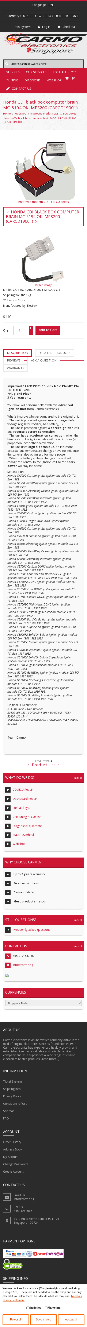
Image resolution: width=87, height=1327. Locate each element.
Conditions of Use (15, 1104)
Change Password (15, 1164)
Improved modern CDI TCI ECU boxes (53, 113)
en (51, 5)
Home (7, 113)
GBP (25, 16)
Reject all (16, 1319)
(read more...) (50, 1059)
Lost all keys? (21, 808)
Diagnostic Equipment (27, 826)
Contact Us (21, 88)
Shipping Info (12, 1089)
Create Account (13, 1171)
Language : (40, 5)
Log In (46, 27)
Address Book (12, 1149)
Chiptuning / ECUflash (27, 817)
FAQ (6, 1118)
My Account (10, 1157)
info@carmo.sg (23, 965)
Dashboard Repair (25, 799)
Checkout (69, 27)
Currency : (14, 16)
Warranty (15, 368)
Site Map (9, 1111)
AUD (41, 16)
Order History (12, 1142)
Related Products (55, 353)
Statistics (35, 1307)
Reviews (13, 360)
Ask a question (44, 360)
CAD (50, 16)
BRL (67, 16)
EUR (33, 16)
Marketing (54, 1307)
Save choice (43, 1319)
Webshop (20, 113)
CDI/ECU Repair (23, 790)
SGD (75, 16)
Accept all (71, 1319)
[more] (77, 777)
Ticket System (12, 1081)
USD (58, 16)
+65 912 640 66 (23, 956)
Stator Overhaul (23, 835)
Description (17, 353)
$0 (73, 78)
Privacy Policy (12, 1096)
